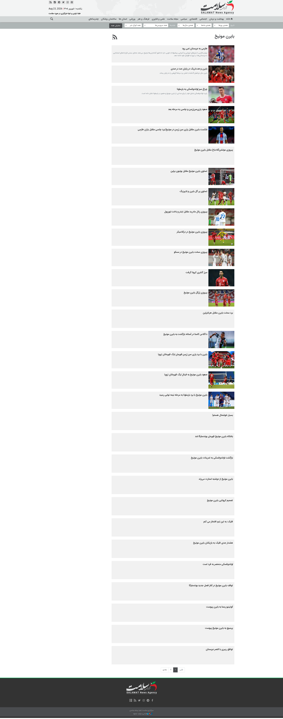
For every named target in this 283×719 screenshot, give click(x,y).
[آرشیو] (131, 701)
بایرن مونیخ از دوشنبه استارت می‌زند (216, 479)
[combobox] (221, 25)
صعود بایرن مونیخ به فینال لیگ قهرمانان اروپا (185, 375)
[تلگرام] (148, 701)
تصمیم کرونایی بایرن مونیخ (220, 501)
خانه (228, 19)
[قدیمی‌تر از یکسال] (221, 54)
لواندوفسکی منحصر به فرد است (218, 564)
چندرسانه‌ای (93, 19)
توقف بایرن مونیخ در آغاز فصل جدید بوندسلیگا (211, 586)
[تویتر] (63, 2)
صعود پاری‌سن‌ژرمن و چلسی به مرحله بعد (187, 109)
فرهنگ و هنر (143, 19)
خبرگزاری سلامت (210, 7)
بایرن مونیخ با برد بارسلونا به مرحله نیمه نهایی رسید (183, 395)
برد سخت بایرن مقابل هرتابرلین (218, 313)
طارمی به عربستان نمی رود (194, 49)
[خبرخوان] (50, 2)
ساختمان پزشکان (108, 19)
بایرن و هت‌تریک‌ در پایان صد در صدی (189, 69)
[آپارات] (72, 2)
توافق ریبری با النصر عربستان (219, 649)
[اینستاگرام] (67, 2)
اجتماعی (203, 19)
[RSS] (115, 37)
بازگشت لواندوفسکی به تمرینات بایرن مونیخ (212, 458)
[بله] (54, 2)
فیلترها (172, 25)
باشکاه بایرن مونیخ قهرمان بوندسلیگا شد (214, 437)
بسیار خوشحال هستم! (222, 415)
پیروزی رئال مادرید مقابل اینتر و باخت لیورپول (185, 212)
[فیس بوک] (152, 701)
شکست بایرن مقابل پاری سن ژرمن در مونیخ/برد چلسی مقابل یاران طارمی (172, 130)
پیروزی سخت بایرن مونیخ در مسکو (190, 252)
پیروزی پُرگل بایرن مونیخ (195, 293)
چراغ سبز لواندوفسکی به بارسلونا (192, 89)
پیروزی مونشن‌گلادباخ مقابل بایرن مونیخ (213, 150)
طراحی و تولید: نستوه (140, 714)
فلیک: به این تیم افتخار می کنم (218, 522)
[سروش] (59, 2)
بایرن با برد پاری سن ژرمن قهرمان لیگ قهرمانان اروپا (182, 355)
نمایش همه (115, 25)
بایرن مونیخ (224, 36)
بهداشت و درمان (216, 19)
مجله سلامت (172, 19)
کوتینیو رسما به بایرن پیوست (219, 607)
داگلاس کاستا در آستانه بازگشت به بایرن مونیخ (185, 334)
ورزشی (132, 19)
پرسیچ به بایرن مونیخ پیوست (219, 628)
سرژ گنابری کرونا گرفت (196, 273)
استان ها (123, 19)
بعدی (165, 669)
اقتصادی (193, 19)
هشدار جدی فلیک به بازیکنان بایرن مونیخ (213, 543)
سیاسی (184, 19)
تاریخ (232, 25)
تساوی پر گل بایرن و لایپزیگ (193, 191)
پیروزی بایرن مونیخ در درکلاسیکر (192, 232)
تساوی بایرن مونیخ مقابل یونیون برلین (189, 171)
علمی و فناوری (158, 19)
